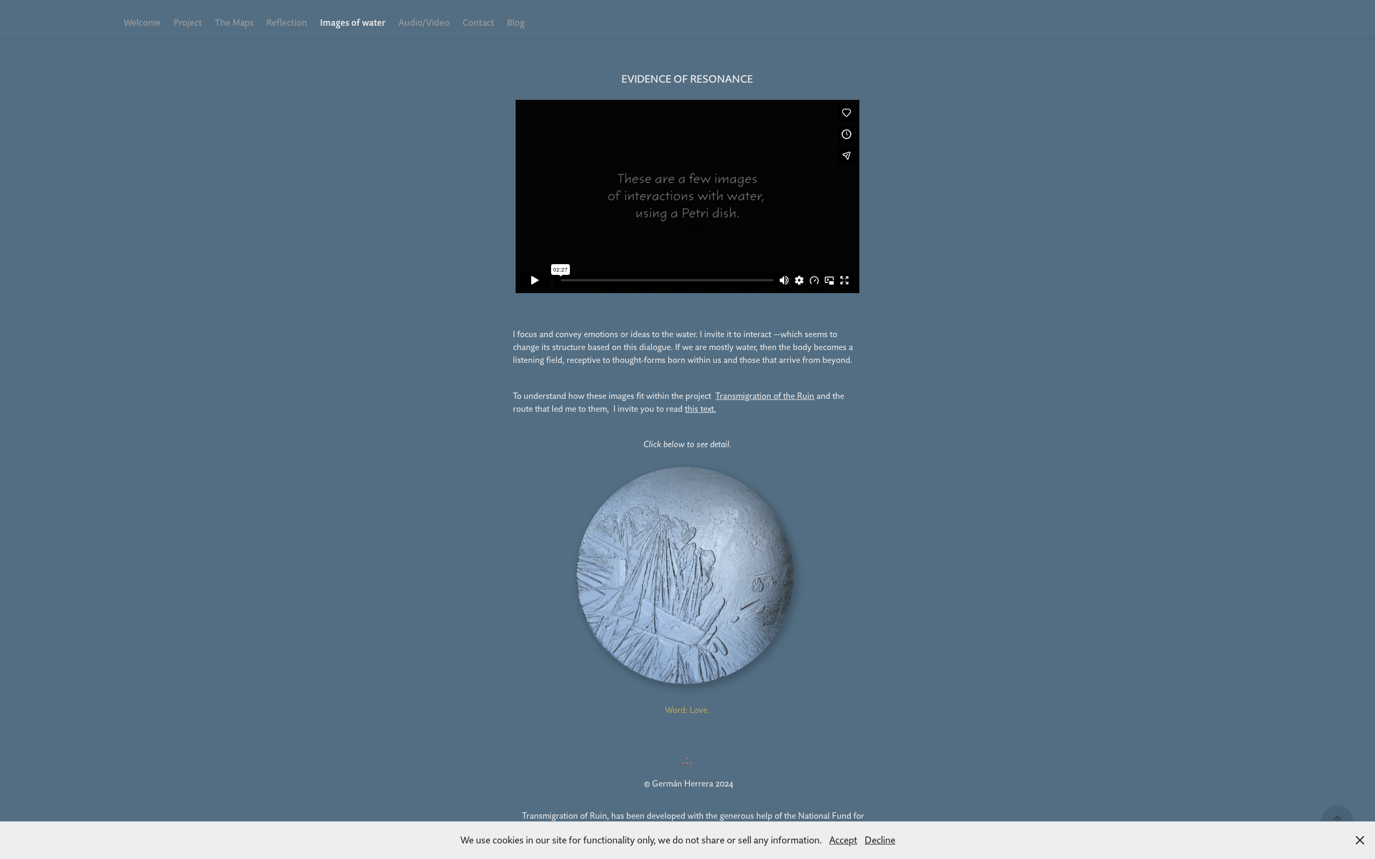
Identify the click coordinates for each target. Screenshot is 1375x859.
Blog (516, 22)
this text (699, 408)
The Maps (234, 22)
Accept (843, 840)
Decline (880, 840)
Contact (478, 22)
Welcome (142, 22)
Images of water (353, 22)
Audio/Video (424, 22)
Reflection (286, 22)
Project (187, 22)
